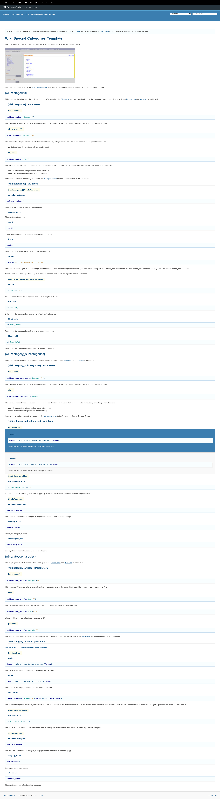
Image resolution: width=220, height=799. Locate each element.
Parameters (55, 563)
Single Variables (40, 647)
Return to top (213, 795)
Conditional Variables (25, 647)
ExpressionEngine (9, 795)
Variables (68, 563)
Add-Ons (20, 14)
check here (104, 31)
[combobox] (204, 14)
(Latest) (17, 2)
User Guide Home (9, 14)
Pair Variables (10, 647)
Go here (77, 31)
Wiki (27, 14)
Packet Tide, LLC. (41, 795)
